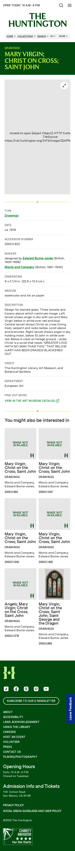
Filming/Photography (20, 756)
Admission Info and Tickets (31, 786)
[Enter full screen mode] (64, 85)
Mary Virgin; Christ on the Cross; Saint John (20, 467)
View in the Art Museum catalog (30, 401)
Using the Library (16, 726)
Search (41, 36)
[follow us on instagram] (35, 689)
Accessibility (13, 717)
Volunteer (11, 741)
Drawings (11, 215)
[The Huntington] (37, 20)
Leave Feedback (70, 708)
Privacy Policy (13, 805)
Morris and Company (19, 267)
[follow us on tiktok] (5, 689)
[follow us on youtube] (45, 689)
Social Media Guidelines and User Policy (32, 811)
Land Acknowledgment (21, 722)
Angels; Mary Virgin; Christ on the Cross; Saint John (16, 610)
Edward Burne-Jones (38, 258)
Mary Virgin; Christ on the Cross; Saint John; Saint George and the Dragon (50, 614)
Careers (9, 731)
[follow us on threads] (25, 689)
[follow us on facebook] (15, 689)
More (62, 36)
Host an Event (14, 736)
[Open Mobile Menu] (69, 5)
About (8, 712)
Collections (25, 36)
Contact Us (12, 751)
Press (7, 746)
